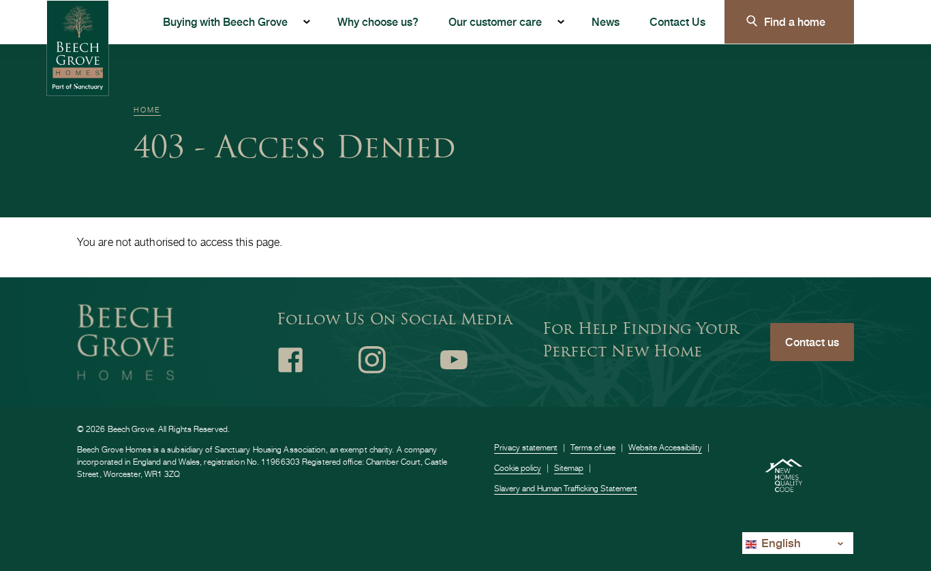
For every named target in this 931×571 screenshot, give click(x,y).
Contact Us (677, 21)
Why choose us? (377, 21)
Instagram (372, 359)
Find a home (794, 21)
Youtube (454, 359)
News (606, 21)
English (779, 543)
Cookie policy (517, 468)
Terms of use (592, 447)
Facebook (290, 359)
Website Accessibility (665, 447)
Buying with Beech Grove (225, 21)
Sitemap (568, 468)
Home (147, 109)
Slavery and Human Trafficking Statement (565, 488)
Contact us (812, 341)
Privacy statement (526, 447)
